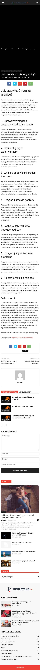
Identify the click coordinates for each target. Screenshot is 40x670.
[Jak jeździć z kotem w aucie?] (6, 408)
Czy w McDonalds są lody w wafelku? (24, 551)
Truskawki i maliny (6, 653)
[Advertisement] (20, 26)
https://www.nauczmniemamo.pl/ (22, 337)
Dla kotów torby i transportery (14, 71)
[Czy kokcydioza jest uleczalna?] (6, 544)
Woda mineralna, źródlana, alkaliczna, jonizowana (16, 656)
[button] (37, 2)
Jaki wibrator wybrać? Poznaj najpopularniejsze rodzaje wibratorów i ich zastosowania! (24, 613)
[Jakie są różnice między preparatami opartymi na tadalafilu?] (20, 499)
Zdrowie (4, 512)
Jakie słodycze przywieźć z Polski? (23, 561)
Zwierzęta (4, 71)
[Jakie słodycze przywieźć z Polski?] (6, 563)
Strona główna (5, 49)
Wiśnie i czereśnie (6, 639)
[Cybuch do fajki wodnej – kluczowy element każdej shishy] (6, 535)
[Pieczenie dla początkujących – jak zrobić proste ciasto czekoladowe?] (6, 623)
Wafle (3, 647)
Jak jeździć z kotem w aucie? (22, 406)
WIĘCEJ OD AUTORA (25, 392)
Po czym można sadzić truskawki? (31, 362)
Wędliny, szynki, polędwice (9, 659)
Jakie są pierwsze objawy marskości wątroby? (9, 362)
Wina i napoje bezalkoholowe (10, 636)
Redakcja (7, 77)
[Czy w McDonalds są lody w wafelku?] (6, 554)
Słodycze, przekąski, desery (9, 650)
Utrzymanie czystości (7, 642)
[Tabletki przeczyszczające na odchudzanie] (6, 604)
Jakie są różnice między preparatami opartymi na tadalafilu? (17, 516)
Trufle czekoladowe (7, 645)
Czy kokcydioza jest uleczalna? (22, 542)
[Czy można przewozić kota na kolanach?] (6, 399)
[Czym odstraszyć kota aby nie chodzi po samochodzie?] (6, 418)
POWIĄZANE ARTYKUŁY (9, 392)
